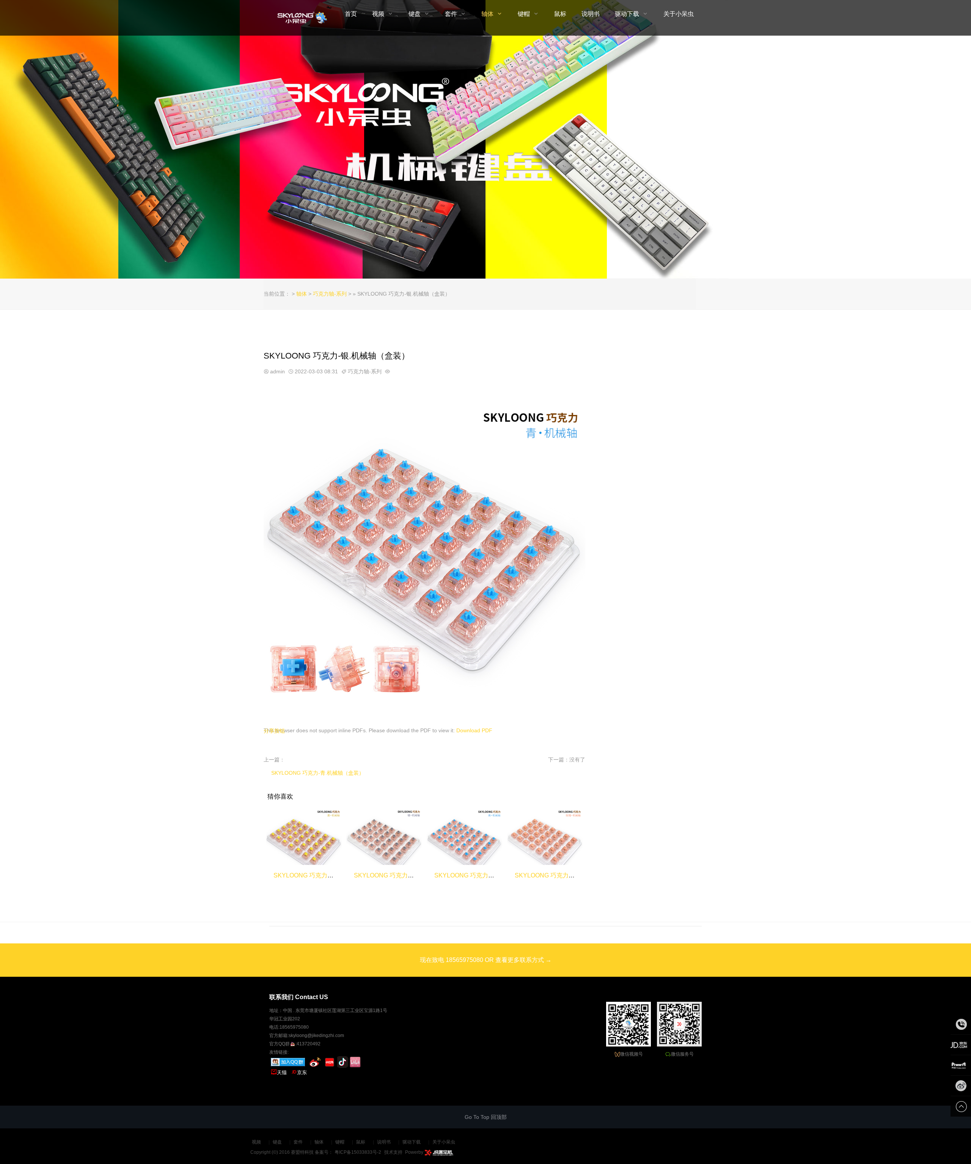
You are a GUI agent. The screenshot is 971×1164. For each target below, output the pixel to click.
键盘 (415, 14)
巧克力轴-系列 (492, 52)
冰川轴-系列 (492, 100)
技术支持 (393, 1152)
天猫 (279, 1072)
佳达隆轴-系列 (492, 148)
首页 (351, 14)
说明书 (590, 14)
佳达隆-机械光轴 (488, 180)
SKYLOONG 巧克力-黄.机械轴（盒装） (326, 875)
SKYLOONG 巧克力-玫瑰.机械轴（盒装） (571, 875)
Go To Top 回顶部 (486, 1117)
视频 (378, 14)
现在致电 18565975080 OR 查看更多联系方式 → (485, 960)
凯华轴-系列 (492, 68)
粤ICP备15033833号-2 (358, 1152)
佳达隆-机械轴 (486, 164)
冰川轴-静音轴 (486, 116)
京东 (299, 1072)
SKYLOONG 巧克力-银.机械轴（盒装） (407, 875)
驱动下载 (627, 14)
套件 (451, 14)
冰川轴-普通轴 (486, 132)
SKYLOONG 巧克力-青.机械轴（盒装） (317, 773)
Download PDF (474, 730)
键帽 (524, 14)
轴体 (487, 14)
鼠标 (560, 14)
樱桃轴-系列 (492, 84)
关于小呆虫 (678, 14)
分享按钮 (274, 731)
